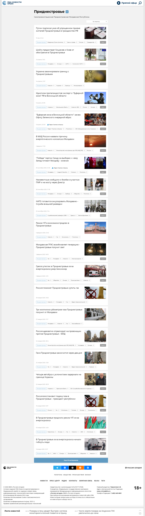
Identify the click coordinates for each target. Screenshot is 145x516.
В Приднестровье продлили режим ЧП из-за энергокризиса (57, 419)
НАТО (67, 64)
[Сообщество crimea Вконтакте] (65, 468)
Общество (77, 193)
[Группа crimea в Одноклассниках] (80, 468)
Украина (58, 85)
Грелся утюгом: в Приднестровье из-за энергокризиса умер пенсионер (54, 267)
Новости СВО (75, 107)
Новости (50, 85)
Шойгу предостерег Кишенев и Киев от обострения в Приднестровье (55, 51)
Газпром (91, 367)
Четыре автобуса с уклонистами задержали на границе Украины (58, 376)
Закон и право (71, 42)
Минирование (78, 85)
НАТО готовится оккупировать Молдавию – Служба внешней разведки (57, 202)
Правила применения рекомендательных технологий (22, 504)
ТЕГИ (103, 481)
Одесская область (61, 388)
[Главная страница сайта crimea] (11, 3)
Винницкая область (62, 107)
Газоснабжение (76, 323)
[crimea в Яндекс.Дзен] (72, 468)
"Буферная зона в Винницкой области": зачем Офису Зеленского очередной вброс (58, 116)
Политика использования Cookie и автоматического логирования (21, 498)
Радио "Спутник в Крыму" (55, 129)
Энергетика (51, 432)
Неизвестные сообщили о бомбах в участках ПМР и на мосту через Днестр (58, 181)
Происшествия (75, 280)
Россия (81, 42)
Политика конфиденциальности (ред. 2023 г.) (19, 502)
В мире (59, 64)
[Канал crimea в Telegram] (57, 468)
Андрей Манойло (62, 172)
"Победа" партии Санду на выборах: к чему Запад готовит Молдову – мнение (57, 159)
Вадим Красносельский (78, 302)
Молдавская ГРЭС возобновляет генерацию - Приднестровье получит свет (58, 246)
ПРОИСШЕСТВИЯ (78, 475)
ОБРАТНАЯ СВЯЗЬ (85, 481)
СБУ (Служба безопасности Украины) (81, 388)
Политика (69, 129)
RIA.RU (96, 481)
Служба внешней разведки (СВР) (57, 215)
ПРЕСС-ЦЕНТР (55, 481)
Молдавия (51, 64)
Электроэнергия (76, 258)
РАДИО (64, 481)
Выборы (67, 193)
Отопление (64, 410)
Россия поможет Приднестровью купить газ (57, 288)
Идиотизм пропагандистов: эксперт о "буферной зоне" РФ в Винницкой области (59, 94)
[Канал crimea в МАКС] (88, 468)
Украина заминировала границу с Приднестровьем (52, 73)
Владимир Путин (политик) (55, 42)
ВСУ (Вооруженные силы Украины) (86, 129)
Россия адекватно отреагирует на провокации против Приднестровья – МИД (58, 332)
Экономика (65, 237)
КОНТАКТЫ (73, 481)
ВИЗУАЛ (88, 475)
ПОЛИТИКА (58, 475)
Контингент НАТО (78, 64)
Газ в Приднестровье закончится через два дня (59, 353)
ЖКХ (82, 432)
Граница (67, 85)
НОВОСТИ (44, 481)
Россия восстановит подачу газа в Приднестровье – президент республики (55, 397)
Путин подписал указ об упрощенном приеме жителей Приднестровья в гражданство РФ (58, 29)
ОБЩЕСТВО (67, 475)
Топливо (73, 410)
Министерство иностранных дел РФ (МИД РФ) (69, 150)
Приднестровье (49, 11)
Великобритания (83, 215)
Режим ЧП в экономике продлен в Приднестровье (52, 224)
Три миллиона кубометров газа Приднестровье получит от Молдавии (59, 311)
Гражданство (90, 42)
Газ (57, 237)
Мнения (73, 172)
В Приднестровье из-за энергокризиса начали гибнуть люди (58, 441)
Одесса (73, 215)
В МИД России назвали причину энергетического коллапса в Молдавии (55, 138)
